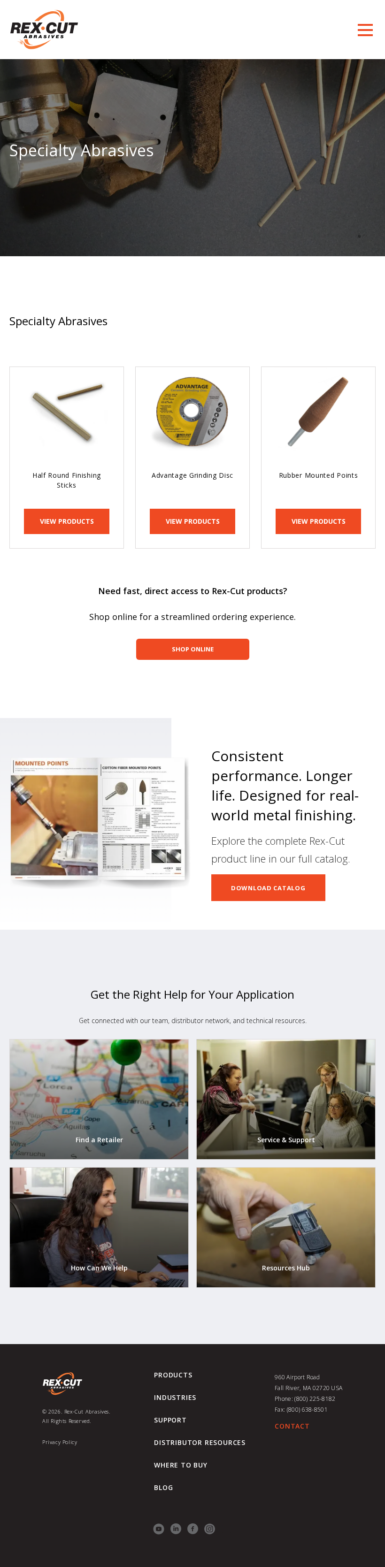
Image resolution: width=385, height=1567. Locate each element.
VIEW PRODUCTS (67, 521)
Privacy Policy (59, 1441)
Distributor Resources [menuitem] (200, 1442)
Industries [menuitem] (175, 1397)
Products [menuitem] (173, 1375)
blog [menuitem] (163, 1487)
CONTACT (292, 1426)
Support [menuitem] (170, 1420)
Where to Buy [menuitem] (181, 1465)
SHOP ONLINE (193, 649)
